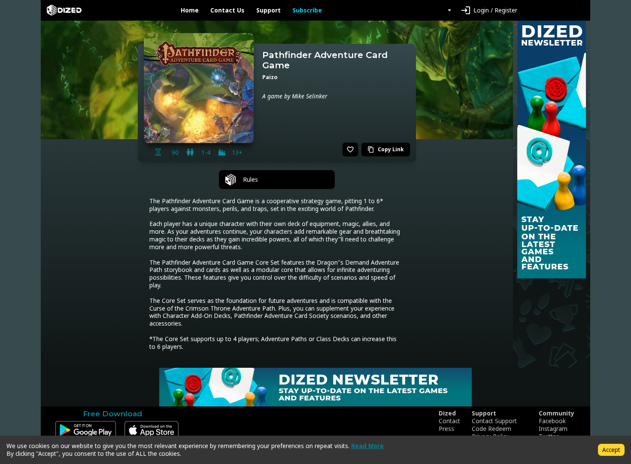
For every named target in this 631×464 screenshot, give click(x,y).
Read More (367, 446)
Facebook (552, 421)
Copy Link (385, 149)
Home (190, 10)
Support (268, 10)
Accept (611, 450)
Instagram (553, 429)
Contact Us (227, 10)
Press (446, 429)
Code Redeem (491, 429)
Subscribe (307, 10)
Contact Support (494, 421)
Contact (449, 421)
